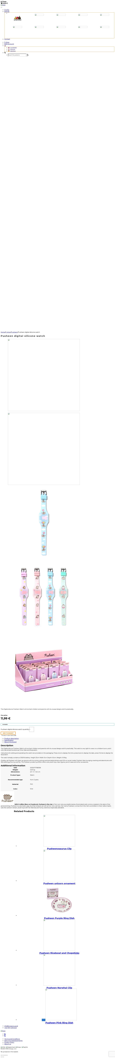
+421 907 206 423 (10, 1028)
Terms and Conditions (12, 1039)
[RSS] (5, 1035)
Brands (6, 11)
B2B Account (9, 44)
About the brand (10, 742)
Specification (8, 740)
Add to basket (8, 733)
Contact (7, 39)
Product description (11, 738)
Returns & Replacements (13, 1041)
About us (7, 1044)
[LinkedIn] (5, 1034)
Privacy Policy (9, 1042)
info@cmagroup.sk (11, 1026)
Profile (6, 10)
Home (3, 332)
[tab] (59, 738)
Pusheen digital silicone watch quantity (15, 729)
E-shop (6, 42)
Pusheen (14, 332)
